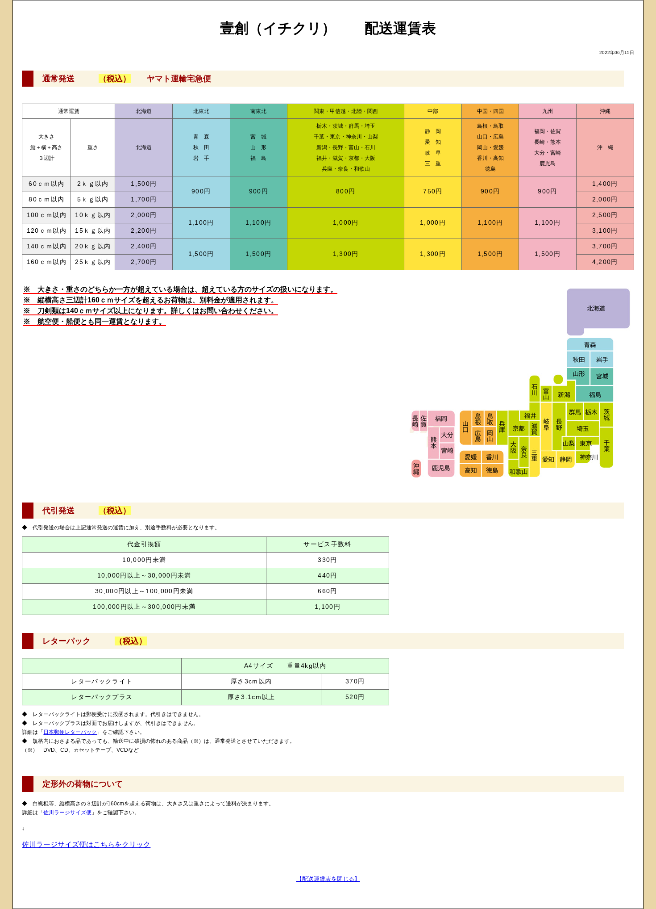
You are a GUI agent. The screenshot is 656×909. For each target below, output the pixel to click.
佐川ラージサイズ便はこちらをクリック (86, 844)
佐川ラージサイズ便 (67, 812)
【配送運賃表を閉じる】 (328, 878)
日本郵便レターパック (70, 732)
